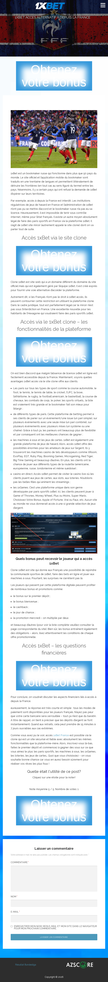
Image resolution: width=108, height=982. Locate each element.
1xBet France (61, 735)
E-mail (15, 911)
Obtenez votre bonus (54, 76)
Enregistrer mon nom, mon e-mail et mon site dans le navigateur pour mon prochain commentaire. (55, 927)
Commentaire (20, 862)
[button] (104, 5)
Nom (14, 896)
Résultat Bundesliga (25, 964)
